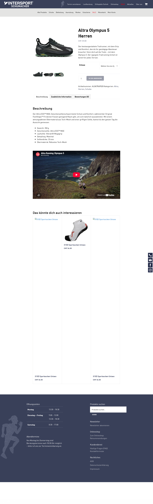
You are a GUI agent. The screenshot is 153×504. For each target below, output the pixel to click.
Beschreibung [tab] (42, 96)
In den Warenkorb (95, 78)
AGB (92, 461)
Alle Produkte (42, 12)
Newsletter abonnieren (99, 425)
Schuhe (51, 12)
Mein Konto (112, 12)
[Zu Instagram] (150, 270)
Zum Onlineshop (97, 435)
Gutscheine (86, 12)
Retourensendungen (98, 438)
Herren (81, 89)
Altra (116, 86)
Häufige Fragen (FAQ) (99, 448)
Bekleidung (60, 12)
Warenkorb (102, 12)
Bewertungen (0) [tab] (82, 96)
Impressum (95, 469)
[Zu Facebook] (150, 265)
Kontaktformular (97, 451)
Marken (78, 12)
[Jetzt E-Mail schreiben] (150, 260)
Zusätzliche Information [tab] (61, 96)
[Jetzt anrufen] (150, 255)
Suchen (94, 415)
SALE (94, 12)
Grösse (82, 64)
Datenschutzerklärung (99, 465)
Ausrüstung (69, 12)
